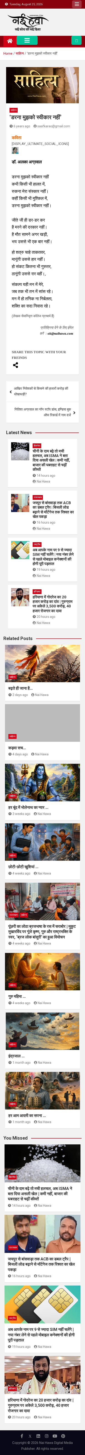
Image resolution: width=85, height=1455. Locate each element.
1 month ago (21, 1062)
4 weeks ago (21, 873)
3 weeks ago (21, 814)
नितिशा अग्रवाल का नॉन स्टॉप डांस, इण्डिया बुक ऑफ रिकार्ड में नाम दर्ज (43, 412)
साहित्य (14, 110)
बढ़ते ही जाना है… (20, 688)
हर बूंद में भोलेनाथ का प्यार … (28, 807)
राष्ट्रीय (37, 544)
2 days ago (20, 695)
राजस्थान (38, 497)
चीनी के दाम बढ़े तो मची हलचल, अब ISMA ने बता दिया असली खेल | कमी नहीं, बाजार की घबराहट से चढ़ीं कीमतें (51, 460)
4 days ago (20, 754)
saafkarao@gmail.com (53, 126)
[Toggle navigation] (27, 40)
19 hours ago (46, 569)
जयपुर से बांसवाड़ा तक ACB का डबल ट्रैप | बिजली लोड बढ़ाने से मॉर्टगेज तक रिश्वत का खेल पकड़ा (53, 509)
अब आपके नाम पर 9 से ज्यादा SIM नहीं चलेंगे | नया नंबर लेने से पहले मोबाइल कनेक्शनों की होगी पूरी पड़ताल (53, 557)
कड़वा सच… (17, 747)
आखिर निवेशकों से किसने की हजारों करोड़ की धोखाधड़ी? (41, 391)
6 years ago (22, 126)
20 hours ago (46, 617)
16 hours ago (46, 522)
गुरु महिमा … (17, 996)
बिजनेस (37, 445)
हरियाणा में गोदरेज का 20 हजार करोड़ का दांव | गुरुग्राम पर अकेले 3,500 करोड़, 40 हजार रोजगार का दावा (53, 604)
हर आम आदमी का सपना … (27, 1115)
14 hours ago (46, 475)
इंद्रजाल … (16, 1056)
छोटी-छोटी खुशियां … (23, 866)
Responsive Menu (77, 4)
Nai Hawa (43, 481)
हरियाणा (37, 591)
